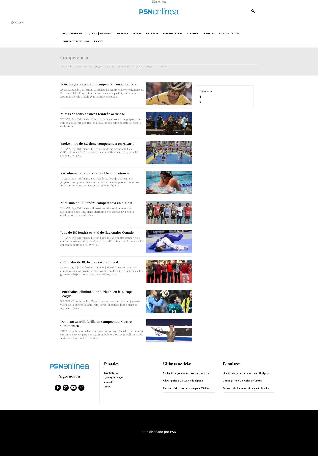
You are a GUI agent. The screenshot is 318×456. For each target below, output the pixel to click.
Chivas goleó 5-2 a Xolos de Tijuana (183, 380)
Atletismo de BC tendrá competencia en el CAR (96, 203)
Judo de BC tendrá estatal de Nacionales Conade (97, 232)
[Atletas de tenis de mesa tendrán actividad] (169, 123)
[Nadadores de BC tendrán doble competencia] (169, 182)
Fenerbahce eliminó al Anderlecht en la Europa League (96, 293)
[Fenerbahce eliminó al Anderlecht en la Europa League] (169, 301)
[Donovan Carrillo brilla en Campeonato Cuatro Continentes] (169, 330)
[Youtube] (73, 388)
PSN (173, 432)
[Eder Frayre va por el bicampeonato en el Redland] (169, 93)
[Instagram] (81, 388)
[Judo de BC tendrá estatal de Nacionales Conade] (169, 241)
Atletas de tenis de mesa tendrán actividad (92, 114)
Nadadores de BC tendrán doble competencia (95, 173)
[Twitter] (200, 102)
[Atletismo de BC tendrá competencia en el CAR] (169, 212)
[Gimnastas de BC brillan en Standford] (169, 271)
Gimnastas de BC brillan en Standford (89, 262)
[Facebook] (200, 97)
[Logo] (159, 11)
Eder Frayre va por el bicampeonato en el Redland (98, 84)
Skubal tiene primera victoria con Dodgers (186, 373)
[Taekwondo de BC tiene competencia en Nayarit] (169, 152)
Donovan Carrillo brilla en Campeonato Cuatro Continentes (96, 323)
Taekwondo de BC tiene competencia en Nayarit (97, 143)
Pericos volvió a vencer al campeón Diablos (186, 388)
